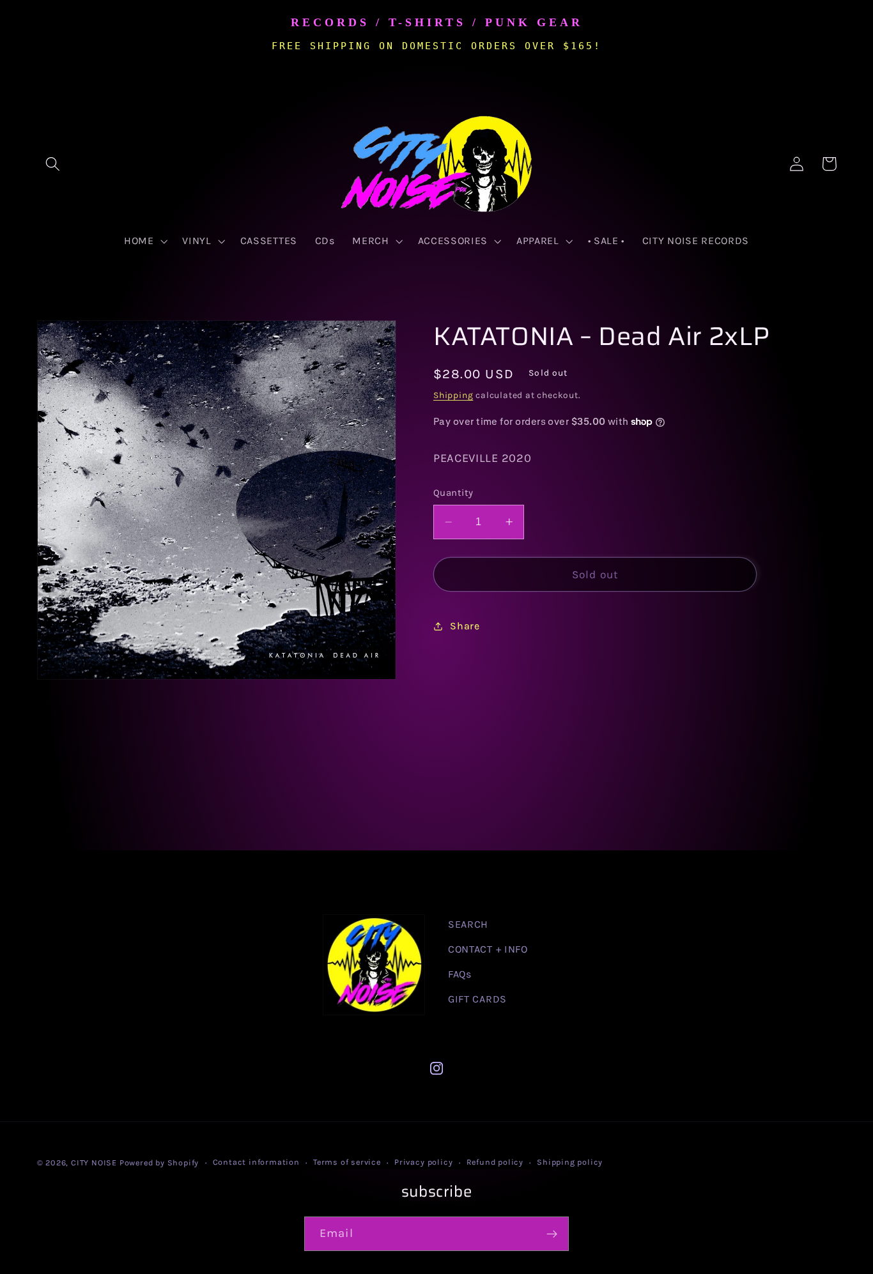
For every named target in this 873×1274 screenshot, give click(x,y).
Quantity (453, 492)
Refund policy (495, 1162)
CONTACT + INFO (488, 949)
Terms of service (347, 1162)
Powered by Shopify (159, 1162)
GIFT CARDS (477, 999)
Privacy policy (423, 1162)
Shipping (453, 395)
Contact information (256, 1162)
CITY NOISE (95, 1162)
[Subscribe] (552, 1233)
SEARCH (468, 924)
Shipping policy (570, 1162)
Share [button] (464, 626)
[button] (53, 164)
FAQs (460, 974)
